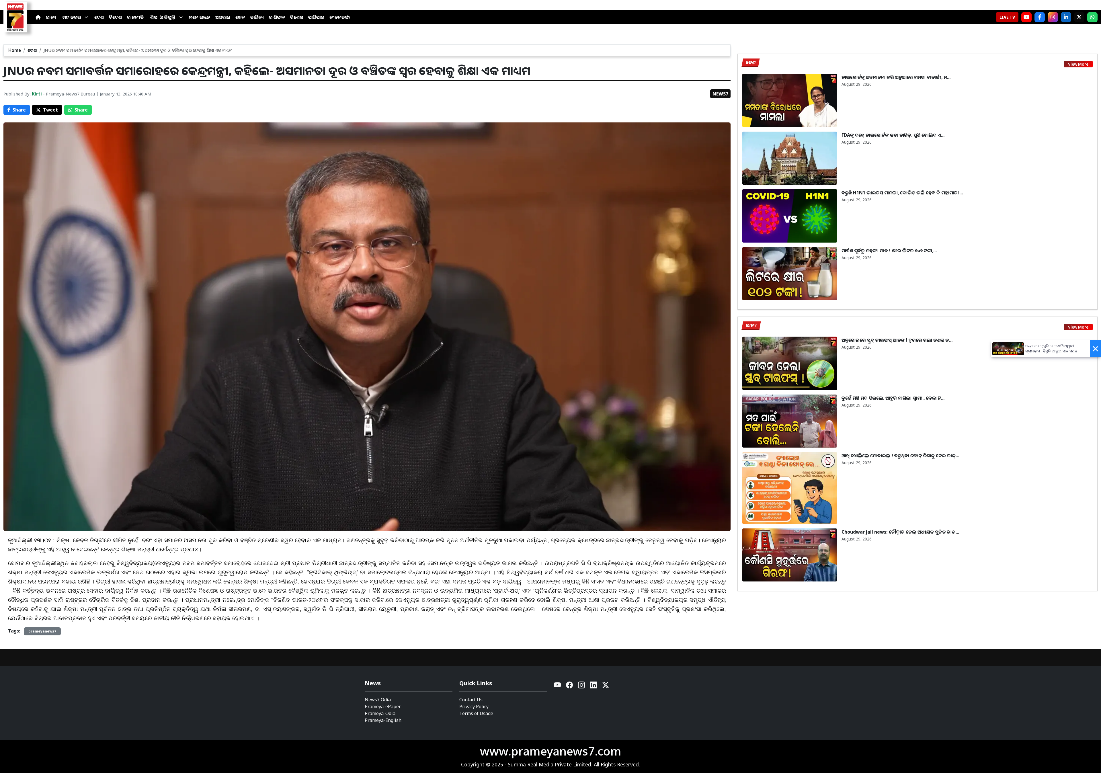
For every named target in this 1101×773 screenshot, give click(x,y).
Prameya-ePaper (383, 706)
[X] (1079, 17)
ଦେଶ (99, 17)
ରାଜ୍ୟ (51, 17)
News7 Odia (378, 699)
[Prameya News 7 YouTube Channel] (1026, 17)
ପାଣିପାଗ (316, 17)
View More (1078, 64)
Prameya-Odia (380, 713)
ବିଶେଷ (296, 17)
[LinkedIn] (1066, 17)
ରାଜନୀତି (135, 17)
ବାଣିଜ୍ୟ (257, 17)
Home (14, 50)
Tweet (50, 110)
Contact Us (471, 699)
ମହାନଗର (72, 17)
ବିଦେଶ (115, 17)
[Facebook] (1039, 17)
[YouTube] (557, 686)
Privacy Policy (474, 706)
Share (19, 110)
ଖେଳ (240, 17)
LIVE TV (1007, 17)
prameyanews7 (42, 631)
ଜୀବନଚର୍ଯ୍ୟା (340, 17)
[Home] (38, 17)
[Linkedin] (594, 686)
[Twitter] (605, 686)
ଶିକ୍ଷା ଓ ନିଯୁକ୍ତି (162, 17)
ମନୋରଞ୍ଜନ (199, 17)
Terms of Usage (476, 713)
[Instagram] (1053, 17)
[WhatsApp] (1092, 17)
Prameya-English (383, 720)
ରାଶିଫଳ (277, 17)
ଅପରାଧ (222, 17)
